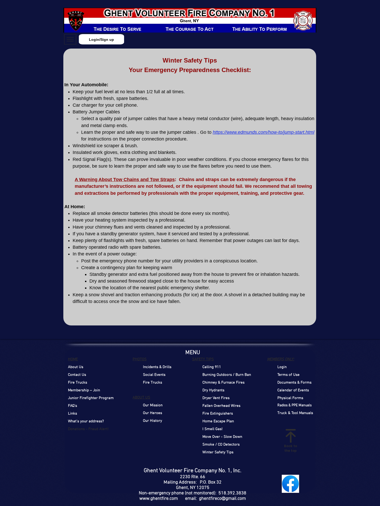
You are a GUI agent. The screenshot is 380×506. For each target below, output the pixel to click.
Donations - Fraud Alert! (88, 429)
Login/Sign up (101, 39)
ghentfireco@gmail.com (222, 498)
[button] (282, 367)
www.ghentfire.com (158, 498)
